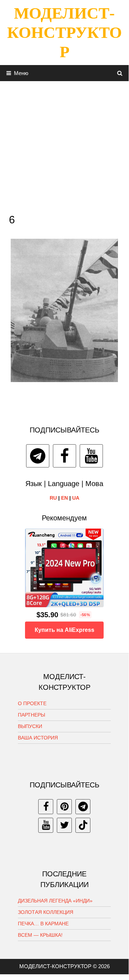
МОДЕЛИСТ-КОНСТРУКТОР (64, 32)
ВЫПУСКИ (30, 726)
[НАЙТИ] (120, 73)
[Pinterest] (64, 806)
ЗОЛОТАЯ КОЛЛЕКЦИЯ (45, 912)
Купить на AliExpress (64, 630)
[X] (64, 825)
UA (75, 498)
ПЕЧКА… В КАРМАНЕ (43, 923)
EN (64, 498)
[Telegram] (37, 455)
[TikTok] (82, 825)
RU (53, 498)
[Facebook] (64, 455)
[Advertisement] (64, 145)
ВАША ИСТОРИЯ (38, 738)
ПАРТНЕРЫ (31, 715)
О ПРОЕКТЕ (32, 703)
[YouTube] (91, 455)
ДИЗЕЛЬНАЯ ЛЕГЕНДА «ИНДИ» (55, 901)
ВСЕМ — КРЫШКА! (40, 935)
